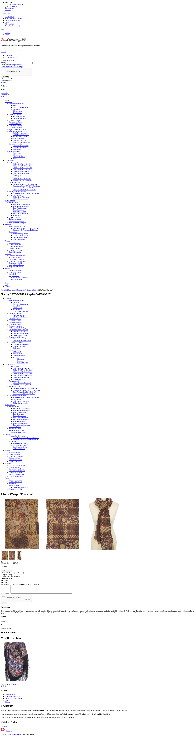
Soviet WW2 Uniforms (16, 259)
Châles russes (9, 160)
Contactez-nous (10, 694)
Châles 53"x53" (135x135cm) (22, 168)
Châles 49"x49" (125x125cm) (22, 169)
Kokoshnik (16, 109)
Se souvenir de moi (9, 79)
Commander (5, 95)
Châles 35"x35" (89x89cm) (22, 173)
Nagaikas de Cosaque (16, 267)
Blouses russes (17, 111)
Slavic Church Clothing (20, 136)
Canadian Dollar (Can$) (12, 20)
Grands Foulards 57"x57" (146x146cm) (26, 184)
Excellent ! (6, 584)
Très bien (15, 584)
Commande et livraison (12, 696)
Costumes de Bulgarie (16, 122)
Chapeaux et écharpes (16, 246)
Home (3, 96)
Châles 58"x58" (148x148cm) (22, 164)
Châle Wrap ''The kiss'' (17, 494)
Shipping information (16, 4)
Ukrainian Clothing (15, 114)
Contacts (8, 10)
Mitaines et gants (22, 363)
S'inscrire (11, 60)
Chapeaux (20, 359)
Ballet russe (17, 149)
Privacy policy (13, 6)
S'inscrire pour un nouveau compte (12, 67)
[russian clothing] (13, 42)
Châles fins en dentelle (20, 199)
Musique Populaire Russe (17, 226)
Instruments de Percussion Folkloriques (25, 230)
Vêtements (8, 102)
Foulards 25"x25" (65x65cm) (22, 180)
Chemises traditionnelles (17, 256)
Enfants (7, 268)
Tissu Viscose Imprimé (20, 213)
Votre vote (4, 582)
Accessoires (13, 232)
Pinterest (9, 731)
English (7, 33)
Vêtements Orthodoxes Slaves (18, 131)
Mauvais (36, 584)
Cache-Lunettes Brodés (20, 235)
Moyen (23, 584)
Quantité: (4, 567)
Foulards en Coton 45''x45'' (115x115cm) (26, 186)
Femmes (7, 241)
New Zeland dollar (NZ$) (13, 18)
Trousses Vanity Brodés (20, 234)
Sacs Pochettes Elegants (20, 237)
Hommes (8, 254)
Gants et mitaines (14, 248)
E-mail (3, 62)
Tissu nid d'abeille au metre (22, 425)
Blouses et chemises (15, 272)
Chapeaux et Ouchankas (17, 261)
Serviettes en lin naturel (16, 221)
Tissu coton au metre (19, 212)
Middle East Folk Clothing (17, 129)
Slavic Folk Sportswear (20, 277)
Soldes (7, 283)
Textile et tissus (10, 201)
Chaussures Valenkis (19, 140)
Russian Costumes (15, 257)
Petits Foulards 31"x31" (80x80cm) (24, 188)
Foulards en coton (15, 182)
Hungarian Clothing (15, 124)
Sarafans (16, 105)
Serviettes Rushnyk (15, 217)
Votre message (5, 593)
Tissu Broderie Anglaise (20, 419)
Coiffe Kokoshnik (15, 252)
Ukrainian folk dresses (20, 118)
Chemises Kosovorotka (20, 107)
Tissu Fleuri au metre (20, 208)
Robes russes (17, 153)
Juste (29, 584)
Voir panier (4, 93)
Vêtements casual (14, 151)
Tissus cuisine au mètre (20, 423)
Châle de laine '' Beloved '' (9, 684)
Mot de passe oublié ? (16, 65)
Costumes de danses (19, 147)
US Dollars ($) (9, 17)
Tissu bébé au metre (19, 421)
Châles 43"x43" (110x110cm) (22, 171)
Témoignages (9, 8)
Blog (6, 285)
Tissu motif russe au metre (21, 204)
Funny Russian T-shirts (16, 265)
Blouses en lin (17, 155)
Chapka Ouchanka (19, 157)
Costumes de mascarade (20, 146)
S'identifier (4, 60)
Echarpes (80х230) (19, 379)
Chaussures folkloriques (16, 138)
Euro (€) (7, 22)
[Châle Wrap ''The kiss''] (21, 549)
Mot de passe (5, 65)
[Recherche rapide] (20, 50)
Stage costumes (14, 276)
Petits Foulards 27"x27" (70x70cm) (24, 190)
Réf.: (2, 563)
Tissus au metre (14, 202)
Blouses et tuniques (15, 245)
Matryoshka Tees (22, 311)
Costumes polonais (15, 120)
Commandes (9, 55)
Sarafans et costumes (15, 270)
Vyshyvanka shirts (19, 116)
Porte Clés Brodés (19, 239)
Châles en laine (14, 162)
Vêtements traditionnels (16, 104)
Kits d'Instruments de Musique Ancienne (26, 228)
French (7, 35)
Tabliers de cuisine (15, 219)
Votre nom (4, 580)
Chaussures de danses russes (22, 142)
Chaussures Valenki (15, 250)
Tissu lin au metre (18, 210)
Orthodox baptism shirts (20, 133)
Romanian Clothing (15, 125)
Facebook (4, 726)
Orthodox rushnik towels (21, 135)
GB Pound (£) (9, 24)
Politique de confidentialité (13, 698)
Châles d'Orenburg (15, 195)
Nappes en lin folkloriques (17, 223)
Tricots (15, 158)
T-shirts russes (17, 113)
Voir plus (17, 175)
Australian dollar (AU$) (12, 26)
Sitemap (7, 702)
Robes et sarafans (14, 243)
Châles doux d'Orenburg (21, 197)
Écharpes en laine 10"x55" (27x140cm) (26, 193)
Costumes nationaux (15, 127)
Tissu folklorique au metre (21, 206)
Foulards (20, 361)
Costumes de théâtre (15, 144)
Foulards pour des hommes (17, 191)
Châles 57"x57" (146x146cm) (22, 166)
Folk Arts (8, 224)
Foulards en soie (14, 177)
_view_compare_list (11, 57)
